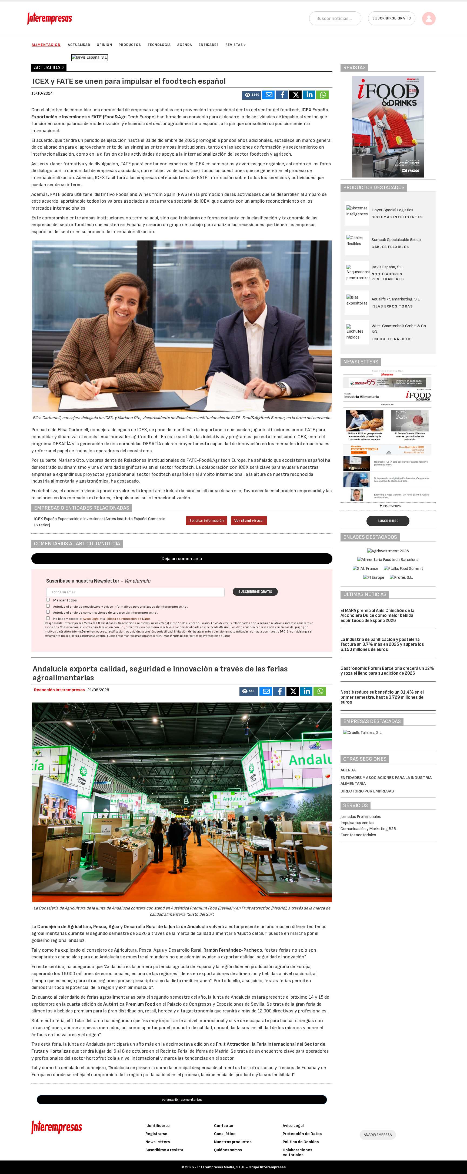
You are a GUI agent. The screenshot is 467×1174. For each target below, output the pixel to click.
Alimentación (46, 44)
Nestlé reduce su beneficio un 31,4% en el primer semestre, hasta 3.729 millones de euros (382, 697)
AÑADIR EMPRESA (378, 1134)
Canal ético (225, 1133)
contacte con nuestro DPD (267, 631)
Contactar (224, 1125)
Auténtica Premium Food (129, 1004)
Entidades (209, 45)
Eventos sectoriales (358, 835)
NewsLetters (157, 1142)
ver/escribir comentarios (182, 1099)
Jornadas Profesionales (361, 816)
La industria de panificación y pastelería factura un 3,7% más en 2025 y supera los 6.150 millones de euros (382, 644)
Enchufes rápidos (392, 339)
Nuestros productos (232, 1142)
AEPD (159, 636)
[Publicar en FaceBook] (282, 95)
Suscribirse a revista (164, 1150)
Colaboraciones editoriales (297, 1153)
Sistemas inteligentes (397, 217)
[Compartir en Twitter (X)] (295, 95)
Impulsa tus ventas (357, 822)
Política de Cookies (301, 1142)
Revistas (234, 45)
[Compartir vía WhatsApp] (322, 95)
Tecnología (159, 45)
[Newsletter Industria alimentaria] (388, 435)
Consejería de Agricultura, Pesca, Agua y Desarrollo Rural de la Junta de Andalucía (123, 926)
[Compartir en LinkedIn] (309, 95)
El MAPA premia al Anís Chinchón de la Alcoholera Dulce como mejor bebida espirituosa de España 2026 (377, 615)
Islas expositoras (392, 306)
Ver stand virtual (248, 520)
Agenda (184, 45)
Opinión (104, 45)
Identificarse (157, 1125)
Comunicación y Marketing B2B (368, 828)
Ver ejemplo (137, 581)
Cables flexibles (390, 247)
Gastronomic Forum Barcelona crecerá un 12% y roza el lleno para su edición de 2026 (387, 671)
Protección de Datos (302, 1133)
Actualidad (79, 45)
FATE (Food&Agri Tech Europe (122, 117)
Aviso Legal (91, 619)
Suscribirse (388, 521)
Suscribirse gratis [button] (391, 18)
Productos (130, 45)
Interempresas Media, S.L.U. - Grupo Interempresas (241, 1167)
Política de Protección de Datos (128, 619)
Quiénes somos (228, 1150)
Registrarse (156, 1133)
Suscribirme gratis (255, 592)
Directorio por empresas (367, 791)
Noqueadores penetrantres (388, 276)
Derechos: (89, 631)
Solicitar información (206, 520)
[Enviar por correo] (268, 95)
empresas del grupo (289, 627)
